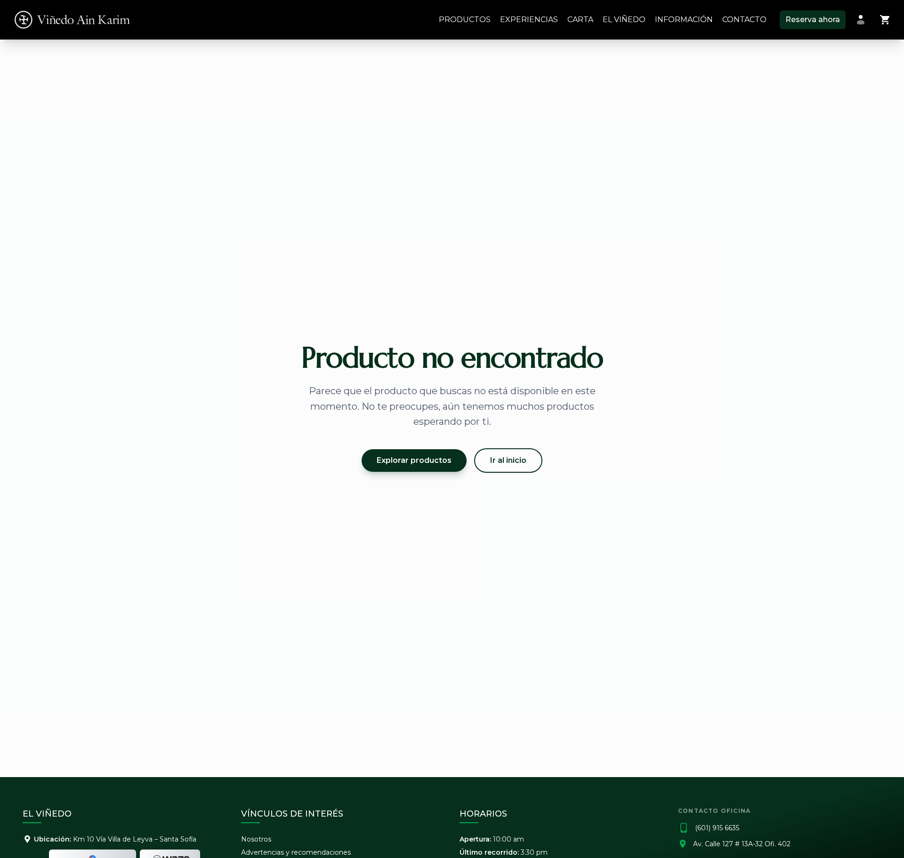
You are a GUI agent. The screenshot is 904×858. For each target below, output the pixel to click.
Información (684, 19)
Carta (580, 19)
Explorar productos (414, 460)
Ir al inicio (508, 460)
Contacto (744, 19)
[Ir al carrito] (885, 19)
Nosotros (256, 839)
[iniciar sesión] (860, 19)
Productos (465, 19)
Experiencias (529, 19)
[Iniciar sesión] (860, 19)
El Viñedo (624, 19)
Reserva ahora (812, 19)
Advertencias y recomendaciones (296, 852)
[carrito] (885, 19)
